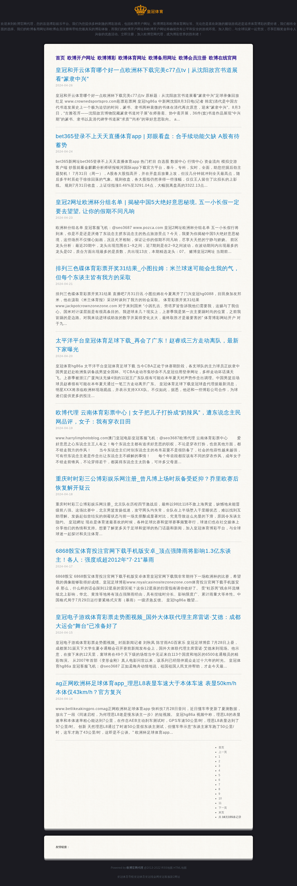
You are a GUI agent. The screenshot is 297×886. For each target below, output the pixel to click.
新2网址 (175, 876)
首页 (221, 747)
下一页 (223, 807)
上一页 (223, 752)
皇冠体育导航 (125, 876)
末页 (221, 812)
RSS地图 (167, 867)
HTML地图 (180, 867)
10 (220, 798)
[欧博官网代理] (148, 14)
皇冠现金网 (152, 876)
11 (220, 803)
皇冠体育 (139, 876)
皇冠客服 (164, 876)
